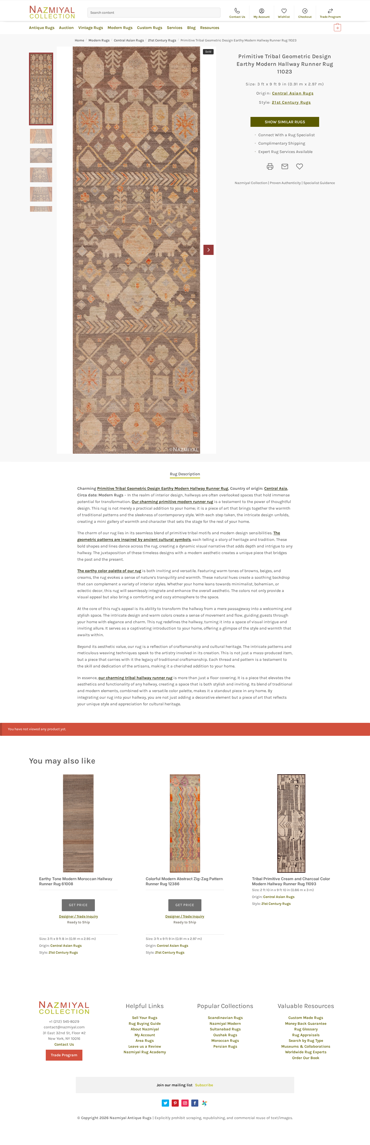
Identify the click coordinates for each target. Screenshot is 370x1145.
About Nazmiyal (145, 1029)
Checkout (305, 17)
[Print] (270, 166)
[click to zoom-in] (136, 250)
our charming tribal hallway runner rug (135, 677)
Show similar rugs (285, 121)
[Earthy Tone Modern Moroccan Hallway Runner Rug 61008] (78, 823)
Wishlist (284, 17)
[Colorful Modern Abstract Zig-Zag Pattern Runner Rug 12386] (185, 823)
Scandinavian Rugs (225, 1017)
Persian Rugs (225, 1046)
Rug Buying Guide (145, 1023)
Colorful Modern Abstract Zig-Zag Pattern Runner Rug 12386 (184, 881)
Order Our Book (305, 1058)
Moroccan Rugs (225, 1040)
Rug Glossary (306, 1029)
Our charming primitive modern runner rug (172, 501)
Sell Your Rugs (144, 1017)
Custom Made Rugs (305, 1017)
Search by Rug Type (306, 1040)
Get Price (78, 905)
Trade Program (330, 17)
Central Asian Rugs (129, 40)
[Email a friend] (284, 166)
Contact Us (237, 17)
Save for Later (299, 166)
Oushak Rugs (225, 1035)
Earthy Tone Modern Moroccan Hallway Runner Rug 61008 (75, 881)
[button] (208, 250)
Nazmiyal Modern (225, 1023)
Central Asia (275, 488)
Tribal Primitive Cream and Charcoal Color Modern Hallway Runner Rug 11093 (291, 881)
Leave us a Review (144, 1046)
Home (79, 40)
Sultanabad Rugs (225, 1029)
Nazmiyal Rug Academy (145, 1052)
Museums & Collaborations (305, 1046)
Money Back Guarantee (306, 1023)
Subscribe (204, 1085)
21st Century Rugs (162, 40)
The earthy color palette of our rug (109, 570)
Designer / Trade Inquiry (78, 916)
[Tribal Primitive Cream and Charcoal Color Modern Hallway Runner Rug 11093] (291, 823)
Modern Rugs (99, 40)
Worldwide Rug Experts (306, 1052)
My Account (262, 17)
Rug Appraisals (306, 1035)
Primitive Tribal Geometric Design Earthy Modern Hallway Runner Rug (162, 488)
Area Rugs (145, 1040)
